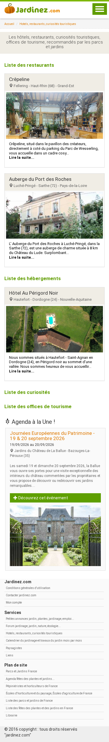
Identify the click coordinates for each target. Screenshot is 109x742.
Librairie (11, 715)
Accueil (9, 24)
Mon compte (14, 602)
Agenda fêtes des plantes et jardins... (30, 678)
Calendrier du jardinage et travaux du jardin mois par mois (44, 640)
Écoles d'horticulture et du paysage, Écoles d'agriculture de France (49, 693)
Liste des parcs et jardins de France (29, 700)
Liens (9, 655)
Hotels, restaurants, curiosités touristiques (47, 24)
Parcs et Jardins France (21, 671)
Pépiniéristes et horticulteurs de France (32, 686)
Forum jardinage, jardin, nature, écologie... (33, 626)
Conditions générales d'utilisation (28, 588)
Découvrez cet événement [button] (42, 498)
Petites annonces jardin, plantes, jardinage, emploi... (40, 618)
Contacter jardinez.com (21, 595)
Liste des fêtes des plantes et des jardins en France (39, 708)
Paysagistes (14, 648)
